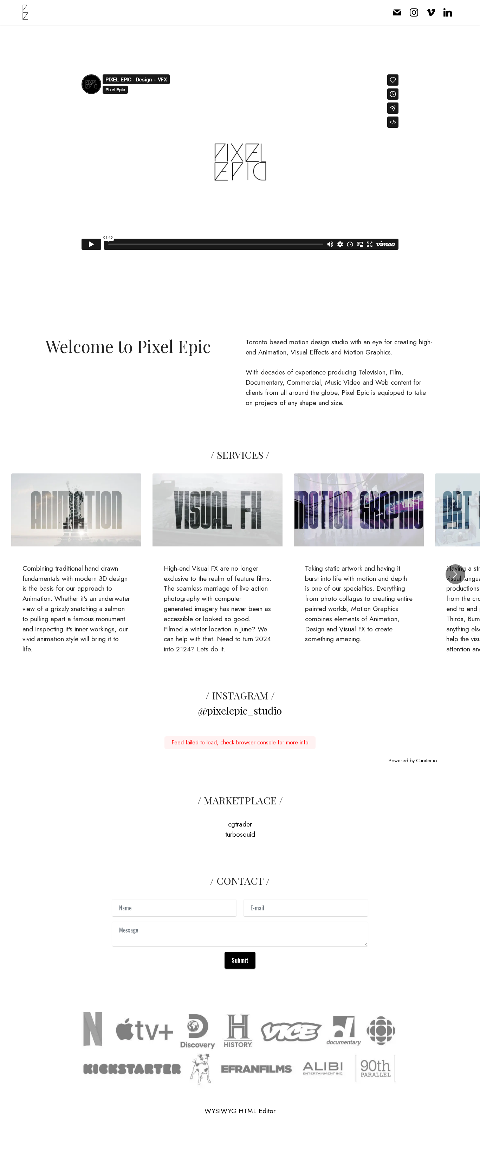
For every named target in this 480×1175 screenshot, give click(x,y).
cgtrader (240, 824)
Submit (240, 960)
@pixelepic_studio (240, 710)
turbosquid (240, 834)
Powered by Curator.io (413, 760)
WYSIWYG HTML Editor (240, 1111)
